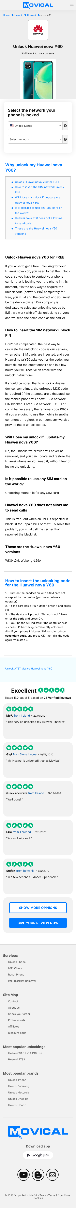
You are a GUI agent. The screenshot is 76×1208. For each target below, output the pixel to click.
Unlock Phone (17, 962)
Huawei (31, 15)
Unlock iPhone (17, 1079)
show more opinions (38, 908)
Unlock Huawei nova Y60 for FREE (37, 182)
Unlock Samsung (18, 1086)
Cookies (38, 1197)
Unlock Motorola (18, 1092)
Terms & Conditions (59, 1195)
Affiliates (13, 1026)
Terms (43, 1195)
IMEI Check (15, 968)
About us (14, 1007)
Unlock (18, 15)
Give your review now (38, 923)
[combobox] (35, 126)
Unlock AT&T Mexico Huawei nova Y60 (28, 668)
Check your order (19, 1013)
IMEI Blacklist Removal (22, 980)
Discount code (17, 1032)
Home (6, 15)
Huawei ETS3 (16, 1059)
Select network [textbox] (19, 139)
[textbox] (35, 126)
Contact (13, 1001)
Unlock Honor (17, 1105)
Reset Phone (16, 974)
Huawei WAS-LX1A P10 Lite (25, 1053)
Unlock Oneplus (18, 1098)
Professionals (16, 1020)
